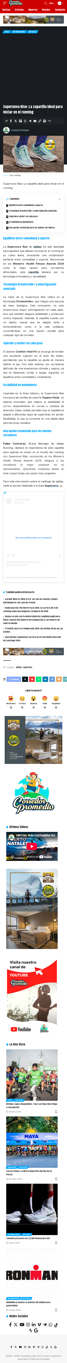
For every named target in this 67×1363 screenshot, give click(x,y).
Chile (7, 32)
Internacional (19, 32)
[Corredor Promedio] (15, 3)
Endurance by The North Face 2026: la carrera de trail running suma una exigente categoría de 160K (30, 609)
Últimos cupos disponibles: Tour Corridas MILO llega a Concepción (31, 1105)
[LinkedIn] (33, 1324)
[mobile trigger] (5, 3)
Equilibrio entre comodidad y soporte (26, 205)
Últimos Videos (18, 827)
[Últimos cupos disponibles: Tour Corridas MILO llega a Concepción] (32, 1075)
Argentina (12, 1167)
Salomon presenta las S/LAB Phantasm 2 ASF (28, 1238)
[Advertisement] (33, 68)
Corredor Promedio (20, 130)
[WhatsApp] (50, 1324)
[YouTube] (22, 1324)
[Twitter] (16, 1324)
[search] (45, 3)
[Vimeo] (39, 1324)
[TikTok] (56, 1325)
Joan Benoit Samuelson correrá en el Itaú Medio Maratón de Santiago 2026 (32, 638)
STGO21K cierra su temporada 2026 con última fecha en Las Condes (33, 630)
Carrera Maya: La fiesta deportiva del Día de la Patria (29, 1172)
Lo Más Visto (17, 1044)
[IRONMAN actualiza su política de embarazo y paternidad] (32, 1273)
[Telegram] (45, 1324)
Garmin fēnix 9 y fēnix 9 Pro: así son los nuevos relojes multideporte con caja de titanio (30, 600)
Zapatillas (27, 667)
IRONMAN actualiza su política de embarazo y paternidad (28, 1304)
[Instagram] (28, 1324)
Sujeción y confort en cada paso (23, 216)
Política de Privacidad (40, 1359)
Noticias (32, 32)
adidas (37, 246)
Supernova (51, 485)
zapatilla (33, 272)
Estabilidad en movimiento (21, 222)
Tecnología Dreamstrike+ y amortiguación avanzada (33, 211)
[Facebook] (10, 1324)
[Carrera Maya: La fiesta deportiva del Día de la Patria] (32, 1142)
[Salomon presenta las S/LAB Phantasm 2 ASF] (32, 1209)
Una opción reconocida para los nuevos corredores (32, 227)
